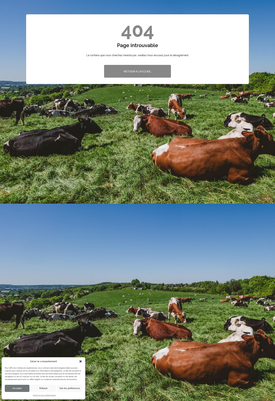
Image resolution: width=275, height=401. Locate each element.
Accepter (17, 388)
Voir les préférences (69, 388)
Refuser (43, 388)
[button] (80, 361)
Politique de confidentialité (44, 395)
